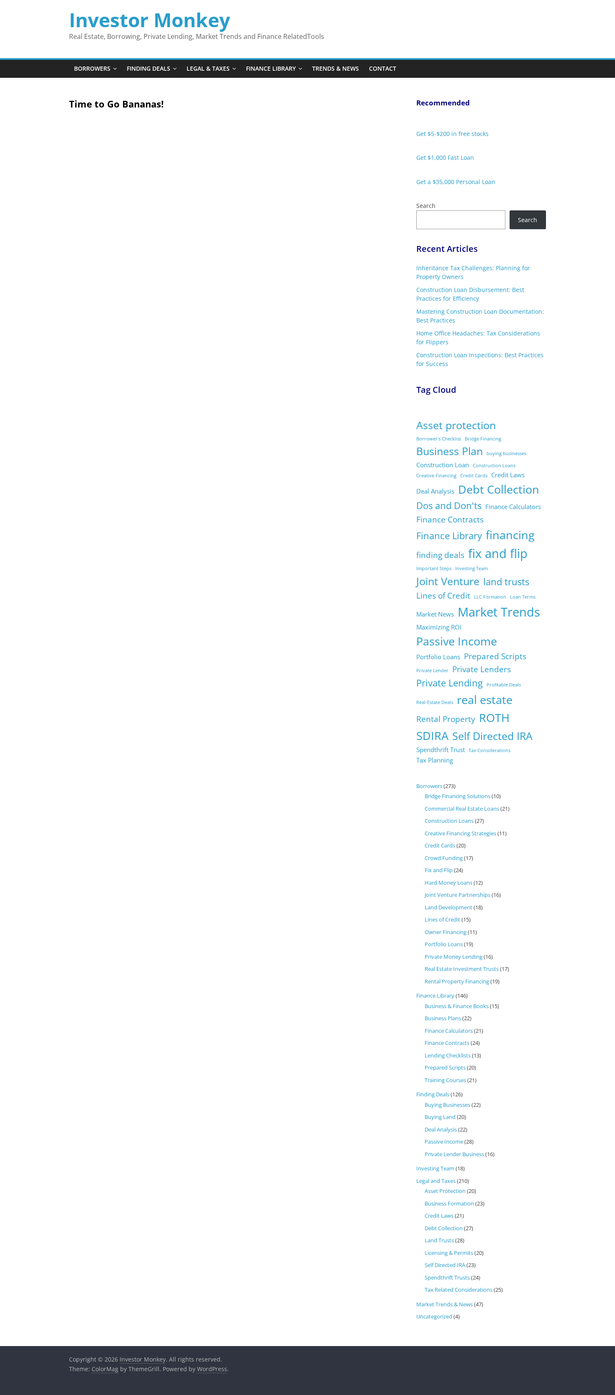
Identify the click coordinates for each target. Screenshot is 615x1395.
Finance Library (271, 68)
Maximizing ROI (438, 627)
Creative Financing (436, 476)
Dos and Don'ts (449, 505)
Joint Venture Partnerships (457, 894)
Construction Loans (494, 465)
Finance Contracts (450, 519)
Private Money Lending (453, 956)
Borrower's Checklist (438, 439)
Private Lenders (481, 669)
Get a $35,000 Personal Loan (455, 182)
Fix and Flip (439, 870)
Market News (435, 614)
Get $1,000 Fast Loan (445, 157)
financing (510, 535)
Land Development (448, 907)
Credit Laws (508, 475)
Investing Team (471, 568)
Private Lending (449, 682)
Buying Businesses (447, 1104)
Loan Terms (523, 597)
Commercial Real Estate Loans (462, 808)
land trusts (506, 581)
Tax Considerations (489, 750)
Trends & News (335, 68)
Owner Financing (445, 932)
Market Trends (499, 612)
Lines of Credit (443, 595)
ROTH (494, 717)
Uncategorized (434, 1316)
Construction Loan (442, 465)
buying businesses (506, 453)
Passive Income (456, 641)
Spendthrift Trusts (447, 1277)
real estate (484, 699)
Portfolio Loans (438, 657)
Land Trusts (439, 1240)
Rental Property (445, 719)
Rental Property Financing (457, 981)
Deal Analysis (435, 491)
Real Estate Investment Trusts (462, 969)
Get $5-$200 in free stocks (452, 134)
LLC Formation (490, 597)
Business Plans (443, 1018)
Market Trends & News (444, 1304)
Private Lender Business (454, 1154)
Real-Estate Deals (434, 702)
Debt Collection (498, 489)
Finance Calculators (513, 506)
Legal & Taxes (208, 68)
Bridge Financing (483, 439)
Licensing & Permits (449, 1253)
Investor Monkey (149, 20)
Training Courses (445, 1080)
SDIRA (432, 735)
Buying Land (440, 1117)
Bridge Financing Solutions (457, 796)
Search (426, 206)
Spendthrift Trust (440, 749)
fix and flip (498, 553)
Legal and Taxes (436, 1181)
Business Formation (449, 1203)
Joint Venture (447, 581)
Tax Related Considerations (458, 1289)
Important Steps (433, 568)
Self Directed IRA (492, 736)
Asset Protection (445, 1191)
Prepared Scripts (495, 656)
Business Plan (449, 451)
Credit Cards (473, 476)
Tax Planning (434, 760)
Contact (382, 68)
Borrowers (92, 68)
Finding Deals (148, 68)
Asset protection (456, 425)
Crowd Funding (444, 858)
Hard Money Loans (448, 882)
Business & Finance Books (457, 1006)
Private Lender (432, 670)
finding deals (440, 555)
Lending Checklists (448, 1055)
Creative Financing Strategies (460, 833)
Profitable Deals (504, 685)
